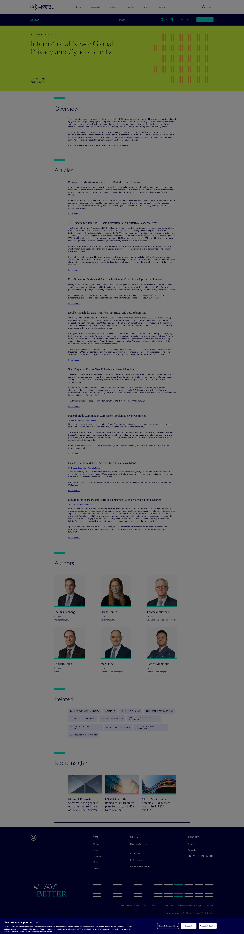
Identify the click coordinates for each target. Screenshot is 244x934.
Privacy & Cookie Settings (168, 926)
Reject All (188, 926)
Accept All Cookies (207, 926)
